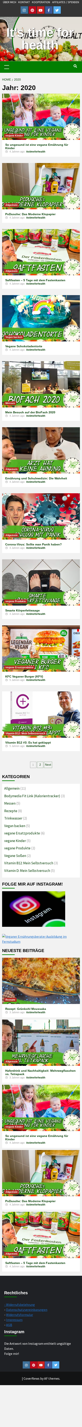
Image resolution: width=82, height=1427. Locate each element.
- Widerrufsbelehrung (19, 1304)
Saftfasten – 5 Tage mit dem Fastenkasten (35, 280)
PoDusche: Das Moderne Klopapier (30, 214)
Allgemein (11, 205)
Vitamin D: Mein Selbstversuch (27, 870)
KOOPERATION (41, 2)
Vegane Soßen (15, 855)
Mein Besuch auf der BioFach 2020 (30, 412)
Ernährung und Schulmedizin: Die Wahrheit (36, 478)
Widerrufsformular (19, 1315)
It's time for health (40, 38)
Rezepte (10, 811)
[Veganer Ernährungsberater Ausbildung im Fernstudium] (41, 938)
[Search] (75, 66)
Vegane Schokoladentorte (23, 346)
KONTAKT (24, 2)
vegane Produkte (15, 601)
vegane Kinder (14, 135)
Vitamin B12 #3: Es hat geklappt (28, 742)
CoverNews (32, 1378)
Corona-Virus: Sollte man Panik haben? (33, 544)
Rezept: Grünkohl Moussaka (25, 1009)
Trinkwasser (13, 818)
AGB (9, 1325)
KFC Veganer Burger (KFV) (24, 676)
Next (48, 764)
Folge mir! (11, 1353)
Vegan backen (13, 337)
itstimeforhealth (35, 151)
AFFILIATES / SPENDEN (65, 2)
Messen (10, 403)
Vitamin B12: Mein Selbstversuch (25, 733)
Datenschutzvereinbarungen (26, 1310)
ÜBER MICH (9, 2)
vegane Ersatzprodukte (19, 667)
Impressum (14, 1320)
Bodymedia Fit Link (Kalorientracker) (32, 796)
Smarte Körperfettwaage (22, 610)
